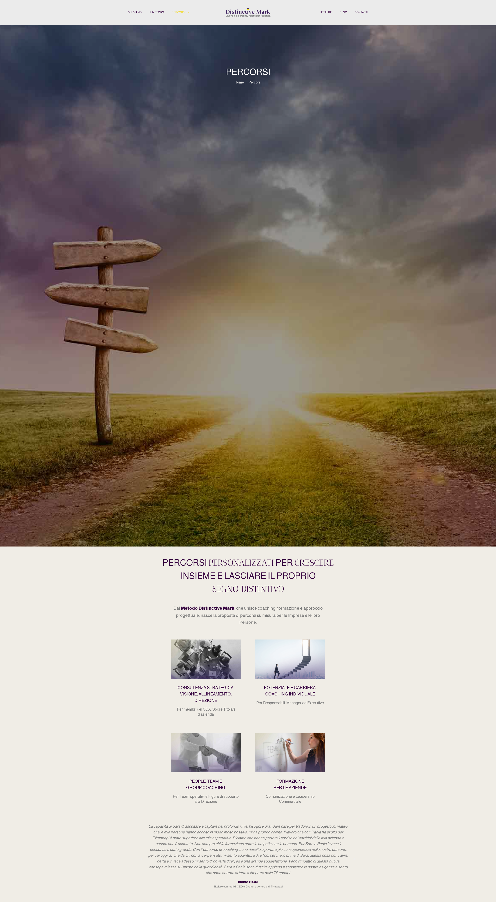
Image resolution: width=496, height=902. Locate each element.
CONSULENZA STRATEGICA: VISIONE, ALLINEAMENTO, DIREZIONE (205, 694)
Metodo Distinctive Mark (207, 608)
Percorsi (179, 12)
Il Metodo (157, 12)
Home (239, 82)
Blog (343, 12)
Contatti (361, 12)
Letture (326, 12)
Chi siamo (135, 12)
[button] (141, 859)
